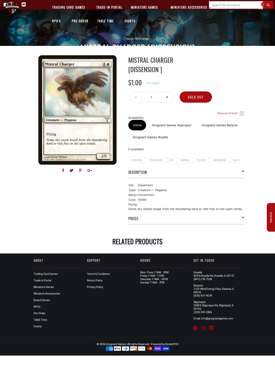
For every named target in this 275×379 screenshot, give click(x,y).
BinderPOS (172, 344)
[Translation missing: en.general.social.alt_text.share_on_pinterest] (81, 170)
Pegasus (201, 160)
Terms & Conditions (98, 273)
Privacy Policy (95, 287)
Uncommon (219, 160)
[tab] (186, 173)
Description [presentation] (137, 172)
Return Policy (95, 280)
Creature (136, 160)
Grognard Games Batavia (219, 125)
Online (137, 125)
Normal (185, 160)
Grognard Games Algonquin (171, 125)
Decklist (270, 217)
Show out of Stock (227, 113)
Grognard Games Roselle (150, 137)
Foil (171, 160)
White (236, 160)
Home (129, 38)
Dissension (155, 160)
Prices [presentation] (133, 218)
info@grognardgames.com (217, 318)
